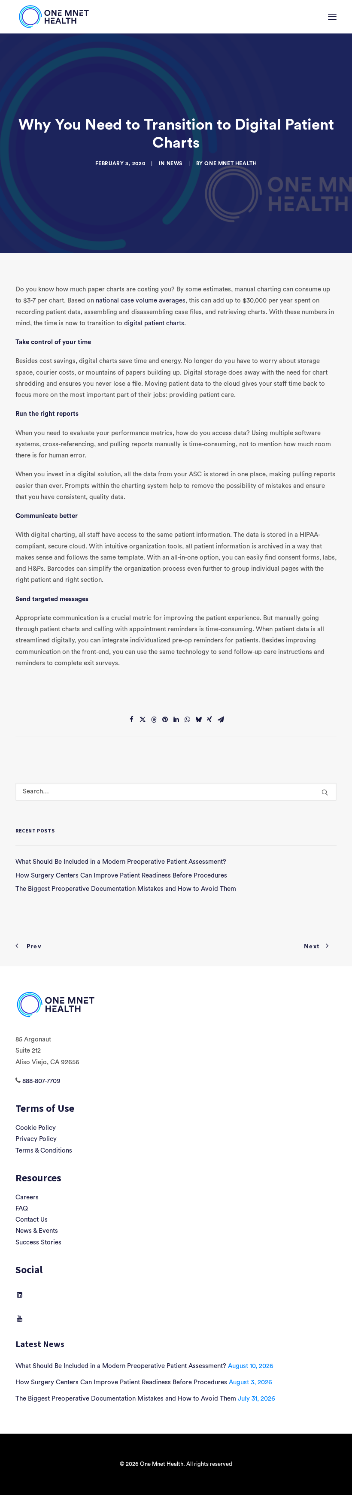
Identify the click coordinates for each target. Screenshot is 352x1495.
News (174, 163)
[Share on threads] (154, 719)
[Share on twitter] (142, 719)
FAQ (21, 1208)
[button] (332, 16)
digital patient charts (154, 323)
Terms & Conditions (43, 1150)
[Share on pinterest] (165, 719)
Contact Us (31, 1220)
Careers (27, 1197)
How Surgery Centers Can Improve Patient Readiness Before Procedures (121, 1382)
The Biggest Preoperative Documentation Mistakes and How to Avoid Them (125, 1398)
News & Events (36, 1231)
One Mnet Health (230, 163)
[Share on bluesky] (198, 719)
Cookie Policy (35, 1128)
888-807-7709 (41, 1081)
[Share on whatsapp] (187, 719)
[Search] (176, 792)
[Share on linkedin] (176, 719)
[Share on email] (220, 719)
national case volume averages (140, 300)
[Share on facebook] (131, 719)
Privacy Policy (36, 1139)
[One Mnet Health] (53, 17)
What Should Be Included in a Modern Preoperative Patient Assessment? (120, 1366)
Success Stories (38, 1242)
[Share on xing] (209, 719)
